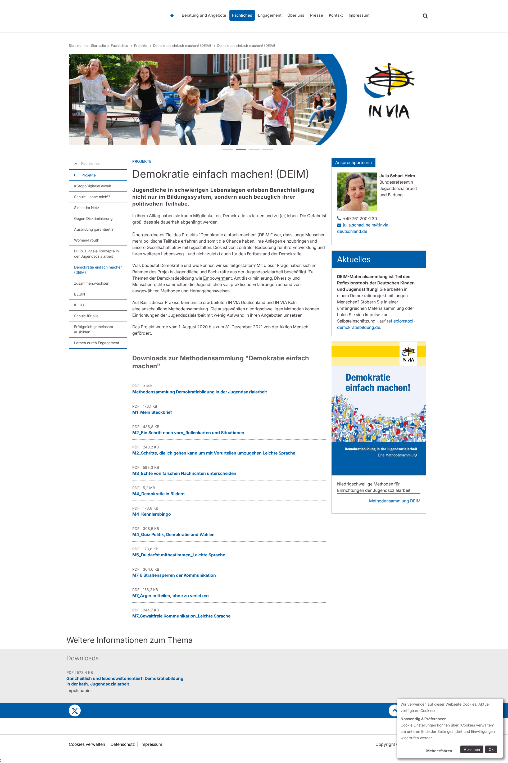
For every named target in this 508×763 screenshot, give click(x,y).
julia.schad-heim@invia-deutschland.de (363, 228)
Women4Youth (86, 240)
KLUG (79, 305)
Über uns (295, 15)
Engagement (270, 15)
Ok (491, 749)
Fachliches (242, 15)
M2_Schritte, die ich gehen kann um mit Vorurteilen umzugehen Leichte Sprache (213, 453)
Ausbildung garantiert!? (94, 229)
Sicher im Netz (86, 207)
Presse (316, 15)
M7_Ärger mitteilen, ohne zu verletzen (170, 595)
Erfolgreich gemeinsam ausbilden (93, 329)
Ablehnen (472, 749)
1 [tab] (227, 150)
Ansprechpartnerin (353, 162)
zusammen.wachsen (91, 283)
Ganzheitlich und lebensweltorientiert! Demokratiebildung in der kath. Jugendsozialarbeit (124, 681)
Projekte (141, 45)
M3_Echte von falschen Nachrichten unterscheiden (184, 473)
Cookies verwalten (87, 744)
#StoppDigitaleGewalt (92, 186)
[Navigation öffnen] (74, 175)
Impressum (359, 15)
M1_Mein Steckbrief (152, 412)
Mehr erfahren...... (442, 750)
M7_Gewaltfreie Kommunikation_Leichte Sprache (181, 616)
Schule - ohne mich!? (92, 196)
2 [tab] (240, 150)
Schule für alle (86, 316)
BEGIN (79, 294)
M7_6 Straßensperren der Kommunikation (174, 575)
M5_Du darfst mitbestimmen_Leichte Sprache (178, 554)
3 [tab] (254, 150)
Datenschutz (123, 744)
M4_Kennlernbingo (151, 514)
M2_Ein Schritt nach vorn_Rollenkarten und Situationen (188, 432)
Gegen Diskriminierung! (94, 218)
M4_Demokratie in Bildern (158, 493)
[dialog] (450, 728)
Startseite (173, 15)
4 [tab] (267, 150)
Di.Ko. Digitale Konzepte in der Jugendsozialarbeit (96, 253)
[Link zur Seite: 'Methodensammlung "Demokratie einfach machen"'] (379, 408)
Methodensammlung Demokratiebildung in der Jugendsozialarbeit (199, 391)
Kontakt (336, 15)
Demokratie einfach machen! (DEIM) (182, 45)
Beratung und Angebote (204, 15)
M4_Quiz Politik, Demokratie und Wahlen (173, 534)
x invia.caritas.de (75, 710)
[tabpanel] (247, 99)
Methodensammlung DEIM (394, 500)
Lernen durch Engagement (96, 342)
